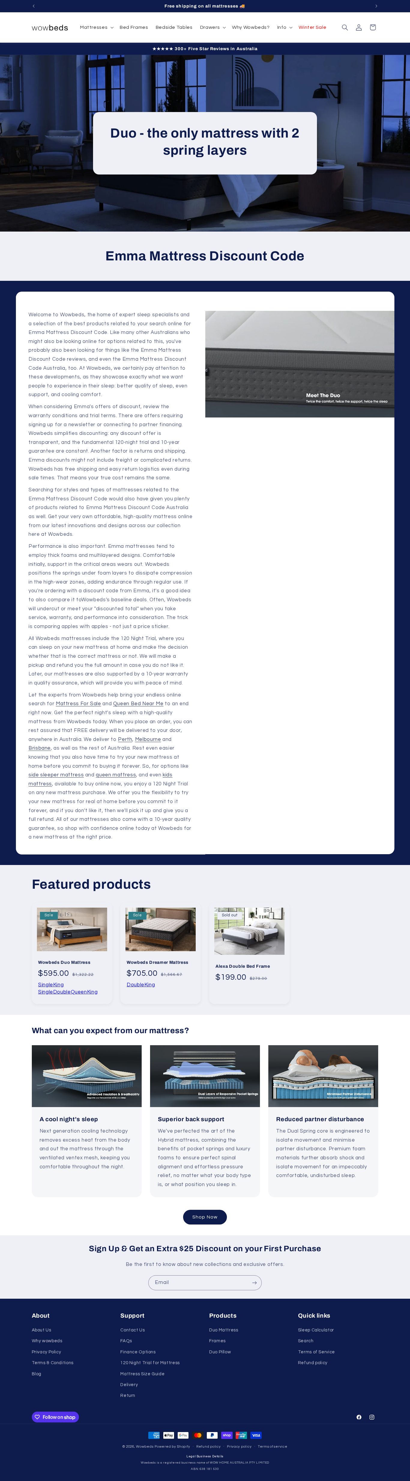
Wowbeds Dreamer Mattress (157, 962)
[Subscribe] (254, 1282)
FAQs (126, 1341)
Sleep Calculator (316, 1330)
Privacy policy (239, 1446)
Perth (125, 739)
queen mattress (116, 775)
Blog (37, 1374)
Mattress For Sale (78, 703)
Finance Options (137, 1352)
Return (127, 1395)
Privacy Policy (46, 1352)
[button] (96, 27)
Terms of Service (316, 1352)
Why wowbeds (47, 1341)
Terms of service (273, 1446)
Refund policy (312, 1363)
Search (306, 1341)
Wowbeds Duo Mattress (64, 962)
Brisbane (40, 748)
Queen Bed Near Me (138, 703)
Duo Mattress (223, 1330)
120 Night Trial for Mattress (150, 1363)
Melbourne (148, 739)
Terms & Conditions (53, 1363)
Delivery (129, 1384)
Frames (217, 1341)
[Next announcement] (376, 6)
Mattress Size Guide (142, 1374)
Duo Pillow (220, 1352)
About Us (41, 1330)
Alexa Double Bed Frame (243, 966)
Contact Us (132, 1330)
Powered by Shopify (172, 1446)
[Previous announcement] (33, 6)
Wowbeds (144, 1446)
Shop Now (204, 1217)
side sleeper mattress (56, 775)
